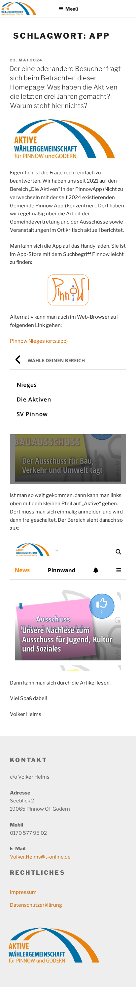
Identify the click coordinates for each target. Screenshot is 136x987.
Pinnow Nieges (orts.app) (39, 341)
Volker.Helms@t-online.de (40, 857)
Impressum (23, 892)
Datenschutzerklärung (36, 905)
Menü (71, 9)
